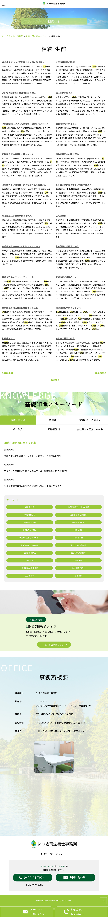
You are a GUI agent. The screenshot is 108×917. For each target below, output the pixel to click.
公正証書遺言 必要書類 (29, 545)
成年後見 (18, 429)
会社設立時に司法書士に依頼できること (75, 185)
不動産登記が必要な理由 (67, 154)
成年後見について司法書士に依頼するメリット (24, 62)
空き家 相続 (29, 575)
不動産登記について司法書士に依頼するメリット (25, 123)
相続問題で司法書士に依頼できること (20, 307)
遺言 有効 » (100, 372)
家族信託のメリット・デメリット (18, 277)
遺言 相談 (78, 575)
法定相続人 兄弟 (29, 522)
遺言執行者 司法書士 (78, 545)
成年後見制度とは (64, 92)
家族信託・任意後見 (90, 420)
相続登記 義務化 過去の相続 (78, 507)
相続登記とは (8, 338)
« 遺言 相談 (7, 372)
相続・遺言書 (18, 420)
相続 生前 (78, 560)
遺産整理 (54, 420)
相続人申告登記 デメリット (29, 537)
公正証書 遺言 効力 (78, 553)
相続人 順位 (78, 530)
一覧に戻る (54, 379)
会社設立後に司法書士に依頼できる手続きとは (24, 185)
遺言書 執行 (29, 507)
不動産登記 (54, 429)
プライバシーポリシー (54, 854)
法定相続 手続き (78, 568)
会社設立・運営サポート (90, 429)
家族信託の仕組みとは (66, 277)
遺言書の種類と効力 (65, 338)
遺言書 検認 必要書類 (78, 514)
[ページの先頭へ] (103, 900)
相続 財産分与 (29, 514)
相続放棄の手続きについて (68, 307)
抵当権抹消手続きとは (66, 123)
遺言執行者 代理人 (30, 530)
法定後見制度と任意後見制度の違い (19, 92)
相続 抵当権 (78, 537)
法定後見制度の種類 (65, 62)
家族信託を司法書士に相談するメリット (21, 246)
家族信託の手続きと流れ (67, 246)
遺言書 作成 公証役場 (30, 568)
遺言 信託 (29, 560)
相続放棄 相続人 (29, 553)
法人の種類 (61, 215)
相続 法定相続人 (78, 522)
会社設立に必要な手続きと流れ (17, 215)
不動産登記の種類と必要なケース (18, 154)
